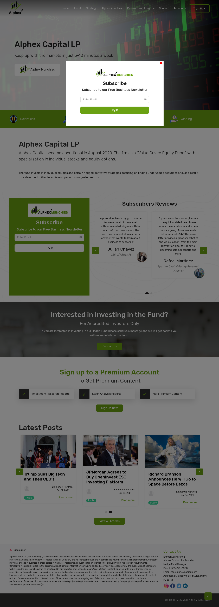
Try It (115, 110)
